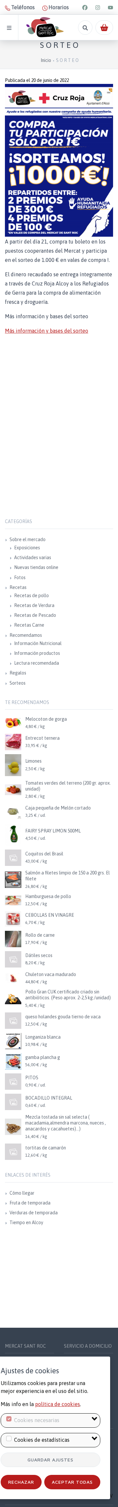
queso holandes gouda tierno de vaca (63, 1016)
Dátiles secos (38, 955)
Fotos (20, 577)
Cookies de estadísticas (41, 1440)
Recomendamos (26, 635)
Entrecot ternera (42, 738)
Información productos (37, 653)
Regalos (18, 672)
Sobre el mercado (28, 539)
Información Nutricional (38, 643)
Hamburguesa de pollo (48, 896)
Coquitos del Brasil (44, 853)
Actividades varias (32, 557)
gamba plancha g (42, 1057)
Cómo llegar (22, 1193)
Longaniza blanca (43, 1037)
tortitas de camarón (45, 1147)
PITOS (31, 1077)
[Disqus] (59, 437)
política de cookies (57, 1404)
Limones (33, 761)
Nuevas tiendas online (36, 567)
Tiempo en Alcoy (26, 1222)
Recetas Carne (29, 625)
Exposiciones (27, 547)
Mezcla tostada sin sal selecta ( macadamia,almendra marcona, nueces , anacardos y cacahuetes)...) (65, 1122)
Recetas (18, 587)
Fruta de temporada (30, 1202)
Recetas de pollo (31, 595)
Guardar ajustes (50, 1459)
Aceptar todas (72, 1482)
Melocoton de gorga (46, 719)
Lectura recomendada (36, 663)
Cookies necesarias (36, 1420)
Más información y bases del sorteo (46, 331)
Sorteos (18, 683)
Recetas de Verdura (34, 605)
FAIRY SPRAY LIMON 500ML (53, 830)
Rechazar (21, 1482)
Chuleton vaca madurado (50, 974)
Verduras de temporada (34, 1212)
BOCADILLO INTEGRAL (48, 1098)
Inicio (46, 60)
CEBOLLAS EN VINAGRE (49, 915)
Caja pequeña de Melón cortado (58, 808)
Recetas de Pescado (35, 615)
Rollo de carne (40, 935)
